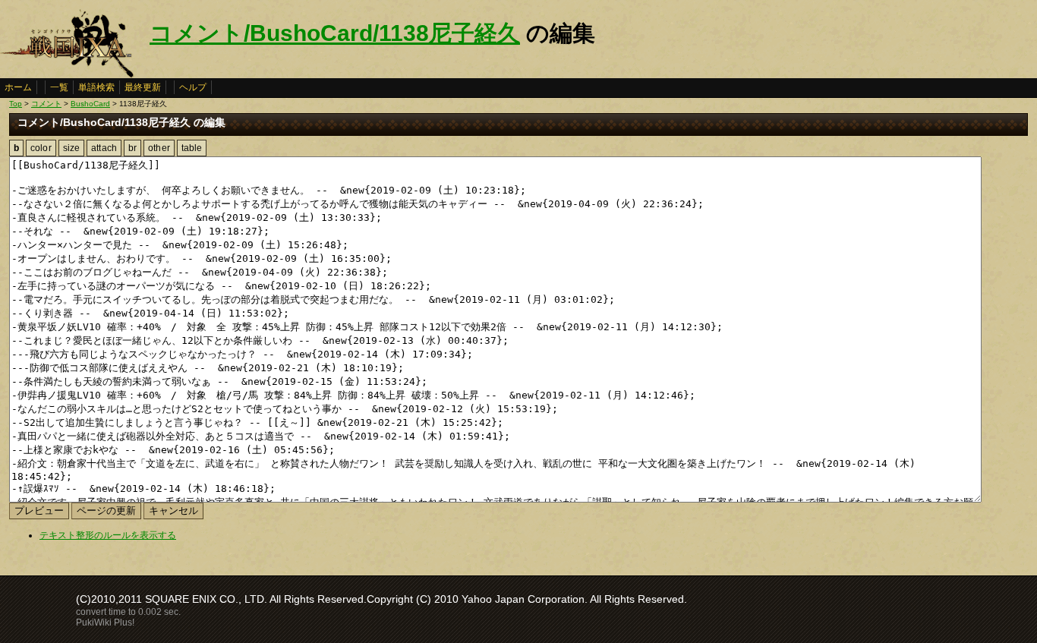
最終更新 (143, 87)
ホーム (18, 87)
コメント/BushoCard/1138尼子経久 (335, 33)
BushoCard (90, 103)
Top (15, 103)
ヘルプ (192, 87)
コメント (46, 103)
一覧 (59, 87)
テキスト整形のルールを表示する (107, 535)
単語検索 (96, 87)
